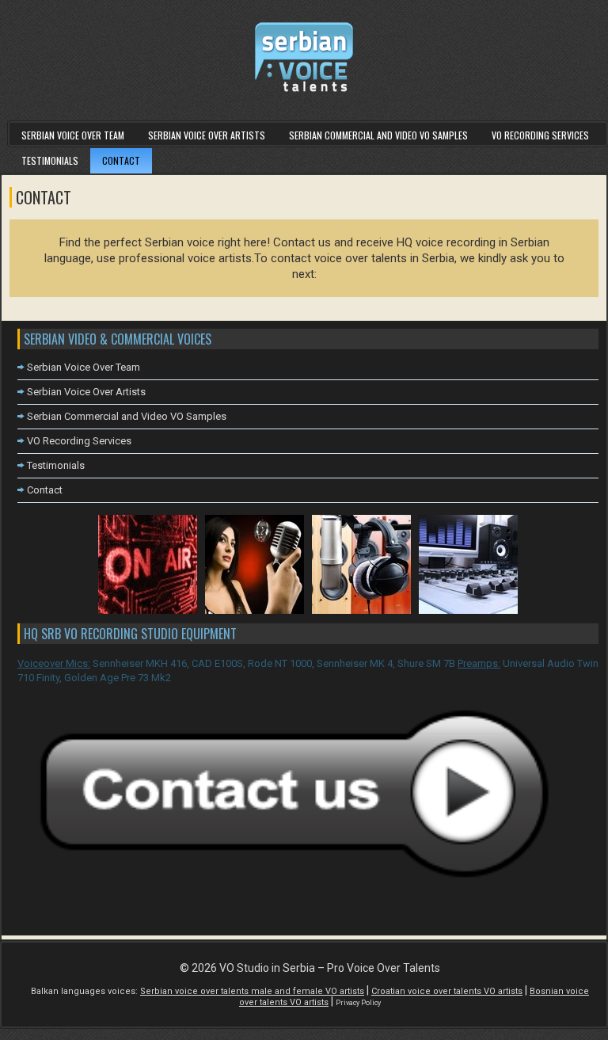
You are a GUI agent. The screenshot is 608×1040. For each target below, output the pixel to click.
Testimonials (49, 160)
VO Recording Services (540, 135)
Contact (121, 160)
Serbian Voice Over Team (72, 135)
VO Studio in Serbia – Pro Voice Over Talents (329, 968)
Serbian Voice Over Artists (206, 135)
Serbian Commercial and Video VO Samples (378, 135)
